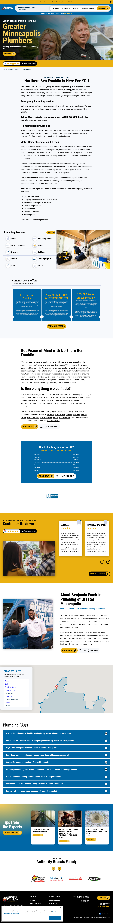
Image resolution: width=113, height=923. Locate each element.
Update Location (22, 9)
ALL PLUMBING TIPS (11, 833)
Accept (55, 918)
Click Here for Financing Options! (34, 220)
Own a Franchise (35, 903)
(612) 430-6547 (68, 13)
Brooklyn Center (10, 687)
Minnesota (17, 69)
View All (50, 232)
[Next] (108, 562)
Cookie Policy (15, 913)
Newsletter (53, 903)
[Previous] (102, 562)
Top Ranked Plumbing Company (58, 1)
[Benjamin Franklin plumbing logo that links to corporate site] (7, 8)
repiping (75, 177)
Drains (61, 837)
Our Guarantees (54, 897)
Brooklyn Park (10, 690)
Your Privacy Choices (106, 913)
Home (4, 69)
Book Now (101, 8)
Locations (10, 69)
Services (33, 897)
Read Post (37, 835)
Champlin (8, 696)
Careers (33, 900)
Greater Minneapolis (27, 69)
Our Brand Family (54, 900)
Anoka (7, 681)
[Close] (60, 908)
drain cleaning (53, 180)
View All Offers (56, 326)
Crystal (7, 702)
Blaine (7, 684)
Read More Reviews (97, 574)
